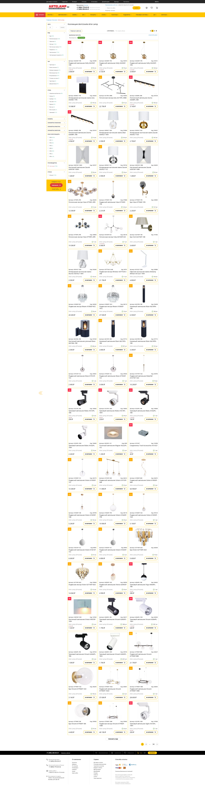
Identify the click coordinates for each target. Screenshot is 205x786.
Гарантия (64, 1)
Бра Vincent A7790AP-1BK (77, 724)
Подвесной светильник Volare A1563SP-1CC (113, 551)
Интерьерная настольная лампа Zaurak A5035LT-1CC (113, 168)
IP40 (51, 148)
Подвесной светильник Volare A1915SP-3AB (113, 481)
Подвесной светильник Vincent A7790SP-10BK (140, 690)
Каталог (41, 15)
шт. (141, 753)
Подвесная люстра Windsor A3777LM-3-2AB (113, 273)
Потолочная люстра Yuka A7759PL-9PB (82, 202)
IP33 (51, 145)
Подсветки (53, 49)
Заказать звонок (65, 753)
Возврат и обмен (98, 767)
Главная (48, 20)
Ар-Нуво (53, 99)
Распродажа (75, 767)
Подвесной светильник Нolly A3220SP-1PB (143, 64)
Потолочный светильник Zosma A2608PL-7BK (80, 133)
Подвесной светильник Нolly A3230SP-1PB (112, 64)
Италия (53, 175)
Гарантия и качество (99, 766)
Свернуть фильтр (75, 31)
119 (153, 744)
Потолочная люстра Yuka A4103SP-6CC (112, 237)
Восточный (53, 109)
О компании (76, 759)
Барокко (52, 104)
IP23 (51, 143)
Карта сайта (75, 773)
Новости (96, 774)
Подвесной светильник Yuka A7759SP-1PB (112, 203)
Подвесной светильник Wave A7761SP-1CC (82, 377)
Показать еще (113, 739)
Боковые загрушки (55, 70)
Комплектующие (55, 38)
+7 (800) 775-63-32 (88, 7)
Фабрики (74, 764)
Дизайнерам (105, 1)
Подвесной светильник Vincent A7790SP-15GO (110, 690)
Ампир (52, 96)
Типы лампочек (98, 778)
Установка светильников (100, 764)
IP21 (51, 140)
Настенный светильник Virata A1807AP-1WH (82, 620)
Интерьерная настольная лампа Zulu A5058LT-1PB (82, 99)
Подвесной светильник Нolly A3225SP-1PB (82, 64)
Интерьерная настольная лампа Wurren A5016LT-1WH (80, 273)
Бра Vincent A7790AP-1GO (77, 689)
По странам (75, 766)
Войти (157, 1)
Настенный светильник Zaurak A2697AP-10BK (140, 168)
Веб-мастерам (97, 769)
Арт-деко (53, 101)
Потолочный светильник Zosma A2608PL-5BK (141, 99)
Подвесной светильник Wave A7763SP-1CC (112, 377)
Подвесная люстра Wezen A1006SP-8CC (82, 306)
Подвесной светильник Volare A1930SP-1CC (82, 481)
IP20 (52, 137)
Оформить (152, 752)
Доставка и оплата (51, 1)
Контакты (126, 1)
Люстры (53, 44)
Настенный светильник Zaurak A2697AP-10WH (79, 168)
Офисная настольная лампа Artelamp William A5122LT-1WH (143, 273)
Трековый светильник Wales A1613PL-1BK (82, 412)
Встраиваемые (54, 75)
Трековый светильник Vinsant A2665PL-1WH (113, 655)
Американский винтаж (56, 93)
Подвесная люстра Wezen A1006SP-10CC (111, 307)
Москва (86, 5)
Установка (94, 1)
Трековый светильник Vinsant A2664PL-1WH (143, 620)
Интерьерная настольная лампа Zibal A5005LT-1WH (112, 133)
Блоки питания (54, 67)
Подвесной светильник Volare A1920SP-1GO (143, 516)
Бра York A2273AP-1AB (137, 237)
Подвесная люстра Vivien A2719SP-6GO (82, 585)
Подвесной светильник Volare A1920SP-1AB (82, 516)
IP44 (52, 151)
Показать (55, 185)
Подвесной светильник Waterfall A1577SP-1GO (141, 377)
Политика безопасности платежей (123, 771)
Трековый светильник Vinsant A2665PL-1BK (113, 620)
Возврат (74, 1)
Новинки (74, 769)
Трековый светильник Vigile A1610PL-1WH (143, 725)
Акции (73, 771)
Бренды (116, 1)
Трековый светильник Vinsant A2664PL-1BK (82, 655)
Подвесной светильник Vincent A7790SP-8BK (140, 655)
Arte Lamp (80, 37)
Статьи (95, 776)
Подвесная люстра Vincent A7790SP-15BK (111, 725)
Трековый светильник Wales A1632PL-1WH (82, 446)
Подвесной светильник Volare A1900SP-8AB (143, 481)
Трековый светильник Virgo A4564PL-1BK (143, 585)
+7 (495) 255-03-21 (88, 9)
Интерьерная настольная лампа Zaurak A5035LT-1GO (143, 133)
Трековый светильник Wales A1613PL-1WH (112, 412)
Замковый (53, 112)
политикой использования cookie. (124, 779)
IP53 (51, 153)
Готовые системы (54, 78)
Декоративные (54, 83)
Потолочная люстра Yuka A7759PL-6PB (82, 237)
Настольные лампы (55, 47)
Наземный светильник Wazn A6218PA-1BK (143, 307)
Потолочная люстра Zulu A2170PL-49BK (113, 98)
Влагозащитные (54, 73)
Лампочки (53, 41)
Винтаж (52, 107)
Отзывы (84, 1)
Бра (52, 36)
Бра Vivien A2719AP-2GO (138, 550)
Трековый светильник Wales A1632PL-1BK (143, 412)
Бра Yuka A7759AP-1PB (137, 202)
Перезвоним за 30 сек (111, 5)
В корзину (88, 71)
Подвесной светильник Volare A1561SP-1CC (82, 551)
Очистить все (153, 35)
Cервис (96, 759)
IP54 (52, 156)
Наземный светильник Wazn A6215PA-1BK (112, 342)
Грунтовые (53, 81)
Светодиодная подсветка (57, 55)
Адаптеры (53, 64)
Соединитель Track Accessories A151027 (143, 445)
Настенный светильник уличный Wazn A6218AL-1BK (82, 342)
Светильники (54, 52)
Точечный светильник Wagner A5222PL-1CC (113, 446)
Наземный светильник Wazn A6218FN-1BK (143, 342)
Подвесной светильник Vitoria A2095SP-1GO (113, 585)
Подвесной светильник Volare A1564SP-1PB (113, 516)
